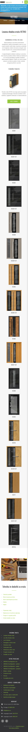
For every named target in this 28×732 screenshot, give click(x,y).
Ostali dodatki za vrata (9, 618)
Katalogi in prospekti (8, 685)
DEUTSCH (15, 713)
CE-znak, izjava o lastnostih (10, 694)
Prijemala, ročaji (7, 610)
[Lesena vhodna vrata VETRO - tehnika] (14, 80)
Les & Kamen (6, 640)
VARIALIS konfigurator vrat (10, 661)
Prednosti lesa (7, 673)
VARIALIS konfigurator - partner (11, 664)
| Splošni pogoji (20, 726)
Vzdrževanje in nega (8, 690)
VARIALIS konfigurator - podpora (11, 668)
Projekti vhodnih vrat (8, 652)
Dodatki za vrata (7, 654)
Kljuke (4, 604)
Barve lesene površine (9, 597)
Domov (5, 20)
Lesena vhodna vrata (14, 20)
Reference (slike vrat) (9, 649)
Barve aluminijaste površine (10, 599)
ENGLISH (15, 716)
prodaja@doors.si (5, 10)
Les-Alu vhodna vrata (8, 638)
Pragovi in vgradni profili (9, 615)
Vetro (23, 20)
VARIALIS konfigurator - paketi (11, 666)
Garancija (5, 692)
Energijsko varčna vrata (9, 642)
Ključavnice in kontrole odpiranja (11, 613)
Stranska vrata (7, 645)
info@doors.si (7, 710)
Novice (5, 676)
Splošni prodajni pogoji (9, 697)
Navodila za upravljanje (9, 687)
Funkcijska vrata (7, 647)
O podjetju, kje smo (8, 678)
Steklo (5, 602)
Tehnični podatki (7, 594)
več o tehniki (14, 101)
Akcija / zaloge (7, 671)
